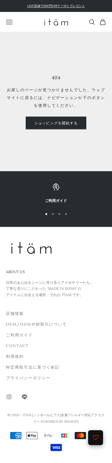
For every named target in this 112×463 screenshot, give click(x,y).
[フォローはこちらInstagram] (9, 397)
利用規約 (15, 356)
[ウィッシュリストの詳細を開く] (95, 437)
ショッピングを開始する (56, 123)
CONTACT (17, 345)
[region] (56, 193)
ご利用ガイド (19, 334)
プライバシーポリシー (28, 377)
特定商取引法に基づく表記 (32, 367)
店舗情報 (15, 313)
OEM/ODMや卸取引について (36, 324)
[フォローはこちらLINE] (24, 397)
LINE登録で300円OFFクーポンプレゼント (56, 6)
